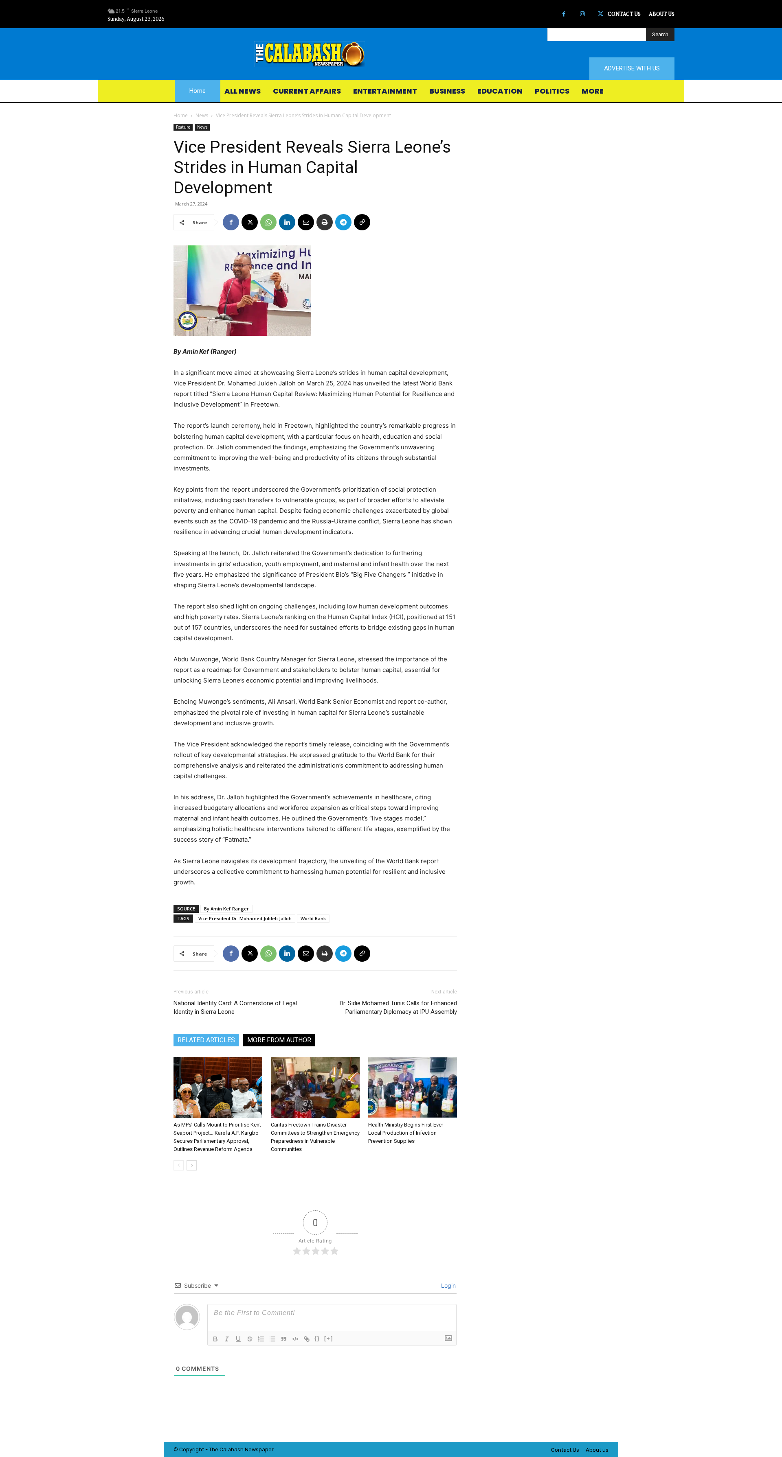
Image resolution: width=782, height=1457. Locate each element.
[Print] (324, 222)
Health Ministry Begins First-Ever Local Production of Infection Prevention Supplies (405, 1133)
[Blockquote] (284, 1339)
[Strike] (249, 1339)
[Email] (306, 222)
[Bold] (215, 1339)
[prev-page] (179, 1165)
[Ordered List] (261, 1339)
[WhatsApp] (268, 222)
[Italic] (227, 1339)
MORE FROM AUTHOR (279, 1040)
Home (181, 115)
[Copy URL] (362, 222)
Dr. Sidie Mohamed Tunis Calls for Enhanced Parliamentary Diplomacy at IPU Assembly (398, 1007)
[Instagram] (582, 14)
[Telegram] (343, 222)
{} (317, 1338)
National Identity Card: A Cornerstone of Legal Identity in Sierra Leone (235, 1007)
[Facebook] (564, 14)
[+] (328, 1338)
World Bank (313, 918)
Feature (183, 127)
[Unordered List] (272, 1339)
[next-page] (192, 1165)
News (202, 115)
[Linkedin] (287, 222)
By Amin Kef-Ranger (226, 909)
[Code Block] (295, 1339)
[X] (600, 14)
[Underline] (238, 1339)
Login (447, 1285)
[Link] (306, 1339)
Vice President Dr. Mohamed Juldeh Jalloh (245, 918)
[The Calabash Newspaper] (391, 54)
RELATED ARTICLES (206, 1040)
